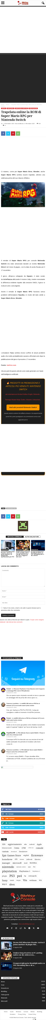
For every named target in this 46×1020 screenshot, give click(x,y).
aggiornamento (15, 844)
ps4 (19, 876)
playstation (9, 871)
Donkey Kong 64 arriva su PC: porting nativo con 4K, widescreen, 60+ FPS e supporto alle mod (23, 554)
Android (31, 844)
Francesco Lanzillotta (12, 703)
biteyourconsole (7, 848)
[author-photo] (23, 526)
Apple (39, 844)
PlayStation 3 (24, 871)
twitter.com (11, 365)
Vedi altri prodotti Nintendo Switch (23, 407)
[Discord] (8, 928)
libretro (37, 859)
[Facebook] (3, 133)
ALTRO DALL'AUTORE (32, 537)
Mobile (33, 1011)
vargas (18, 880)
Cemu (16, 848)
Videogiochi (33, 108)
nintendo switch (21, 867)
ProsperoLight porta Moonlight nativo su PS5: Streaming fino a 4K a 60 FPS (37, 553)
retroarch (32, 876)
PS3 (12, 876)
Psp (25, 876)
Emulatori (13, 1014)
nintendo (8, 867)
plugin (4, 876)
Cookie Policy (32, 1014)
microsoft (17, 863)
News (7, 104)
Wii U (4, 884)
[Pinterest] (13, 133)
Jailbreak (29, 859)
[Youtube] (38, 928)
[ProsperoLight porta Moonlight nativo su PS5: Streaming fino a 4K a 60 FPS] (38, 545)
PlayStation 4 (36, 871)
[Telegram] (30, 928)
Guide (11, 1011)
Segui (41, 814)
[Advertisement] (23, 30)
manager (6, 863)
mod (25, 863)
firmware (37, 855)
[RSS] (25, 928)
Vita (25, 880)
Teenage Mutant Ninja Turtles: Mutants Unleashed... (23, 400)
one (29, 867)
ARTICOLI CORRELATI (14, 537)
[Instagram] (16, 928)
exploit (26, 855)
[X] (8, 133)
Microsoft (4, 1001)
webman (33, 880)
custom (5, 851)
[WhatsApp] (18, 133)
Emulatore (23, 852)
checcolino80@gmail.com (27, 924)
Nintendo (10, 108)
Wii (40, 880)
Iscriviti (40, 832)
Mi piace (40, 809)
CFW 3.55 (30, 848)
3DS (3, 844)
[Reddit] (21, 928)
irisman (22, 859)
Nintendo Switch (21, 108)
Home (2, 104)
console (39, 848)
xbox (12, 884)
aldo (25, 844)
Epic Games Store (11, 855)
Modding (4, 991)
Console (26, 1011)
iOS (16, 859)
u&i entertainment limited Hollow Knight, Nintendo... (23, 394)
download (14, 851)
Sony (4, 880)
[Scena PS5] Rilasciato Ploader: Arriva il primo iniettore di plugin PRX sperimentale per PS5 (8, 554)
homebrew (7, 859)
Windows (18, 1011)
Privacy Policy (22, 1014)
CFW (24, 848)
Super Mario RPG (11, 508)
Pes (34, 867)
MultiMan (33, 863)
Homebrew (5, 549)
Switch (12, 880)
